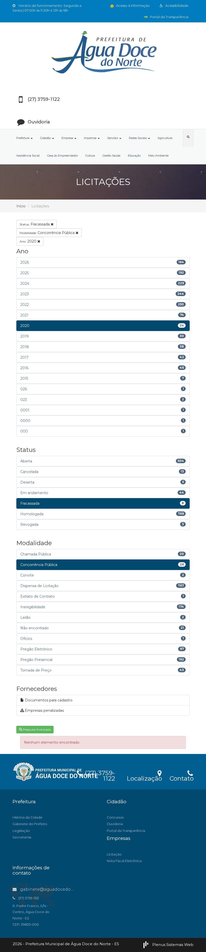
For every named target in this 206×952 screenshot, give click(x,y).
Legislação (21, 831)
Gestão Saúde (111, 155)
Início (21, 206)
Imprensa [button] (90, 138)
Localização (144, 778)
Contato (181, 778)
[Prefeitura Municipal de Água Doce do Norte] (103, 53)
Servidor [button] (113, 138)
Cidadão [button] (46, 138)
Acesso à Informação (132, 6)
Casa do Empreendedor (62, 155)
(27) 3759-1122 (99, 775)
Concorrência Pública (48, 232)
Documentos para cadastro (48, 700)
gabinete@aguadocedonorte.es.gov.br (60, 889)
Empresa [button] (68, 138)
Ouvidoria (115, 824)
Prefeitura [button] (23, 138)
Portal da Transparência (168, 17)
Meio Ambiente (158, 155)
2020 (28, 241)
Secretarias (22, 837)
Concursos (115, 817)
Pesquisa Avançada (36, 729)
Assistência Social (28, 155)
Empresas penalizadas (44, 710)
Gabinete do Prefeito (30, 824)
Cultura (90, 155)
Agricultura (165, 138)
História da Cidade (27, 817)
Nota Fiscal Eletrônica (124, 861)
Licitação (114, 854)
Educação (134, 155)
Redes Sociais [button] (138, 138)
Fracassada (35, 224)
